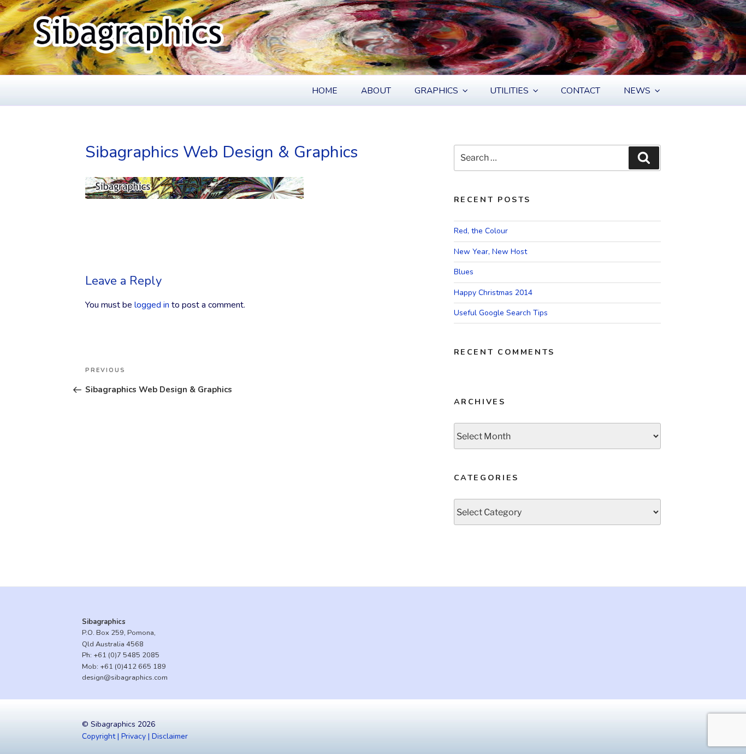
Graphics (436, 91)
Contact (580, 91)
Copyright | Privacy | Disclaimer (135, 736)
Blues (463, 272)
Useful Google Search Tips (501, 313)
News (637, 91)
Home (325, 91)
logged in (151, 305)
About (376, 91)
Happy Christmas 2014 (493, 292)
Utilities (509, 91)
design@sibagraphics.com (125, 677)
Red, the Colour (481, 231)
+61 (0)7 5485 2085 (126, 655)
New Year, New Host (490, 251)
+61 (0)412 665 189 (133, 666)
